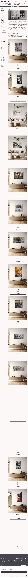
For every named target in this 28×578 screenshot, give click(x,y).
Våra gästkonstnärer (2, 20)
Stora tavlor (2, 25)
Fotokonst (2, 76)
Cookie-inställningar (14, 576)
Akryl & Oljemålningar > (17, 558)
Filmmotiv (2, 58)
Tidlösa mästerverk (3, 13)
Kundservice (10, 4)
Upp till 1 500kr (3, 15)
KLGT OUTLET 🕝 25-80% (3, 12)
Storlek (2, 23)
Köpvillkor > (2, 559)
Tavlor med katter (2, 68)
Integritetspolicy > (3, 558)
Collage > (15, 559)
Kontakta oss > (3, 560)
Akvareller (2, 75)
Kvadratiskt (4, 30)
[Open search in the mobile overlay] (25, 1)
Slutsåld (17, 325)
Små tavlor (2, 24)
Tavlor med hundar (2, 66)
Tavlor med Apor (3, 59)
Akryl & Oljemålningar (3, 74)
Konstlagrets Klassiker (2, 10)
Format (2, 27)
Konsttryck (2, 77)
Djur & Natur (2, 65)
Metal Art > (15, 561)
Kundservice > (3, 561)
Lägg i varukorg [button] (18, 68)
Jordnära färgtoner (2, 48)
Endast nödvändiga (14, 574)
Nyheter (19, 3)
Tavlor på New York (3, 60)
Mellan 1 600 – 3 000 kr (3, 17)
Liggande (5, 38)
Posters (15, 3)
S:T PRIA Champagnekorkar (3, 85)
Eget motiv (24, 3)
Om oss (18, 4)
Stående (4, 34)
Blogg (15, 4)
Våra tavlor (5, 3)
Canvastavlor (11, 3)
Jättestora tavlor (3, 26)
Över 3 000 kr (3, 18)
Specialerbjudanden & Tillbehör (3, 41)
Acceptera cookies (14, 572)
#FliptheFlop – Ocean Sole (3, 83)
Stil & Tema (2, 57)
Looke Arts (2, 21)
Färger (2, 47)
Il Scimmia (2, 22)
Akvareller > (15, 560)
